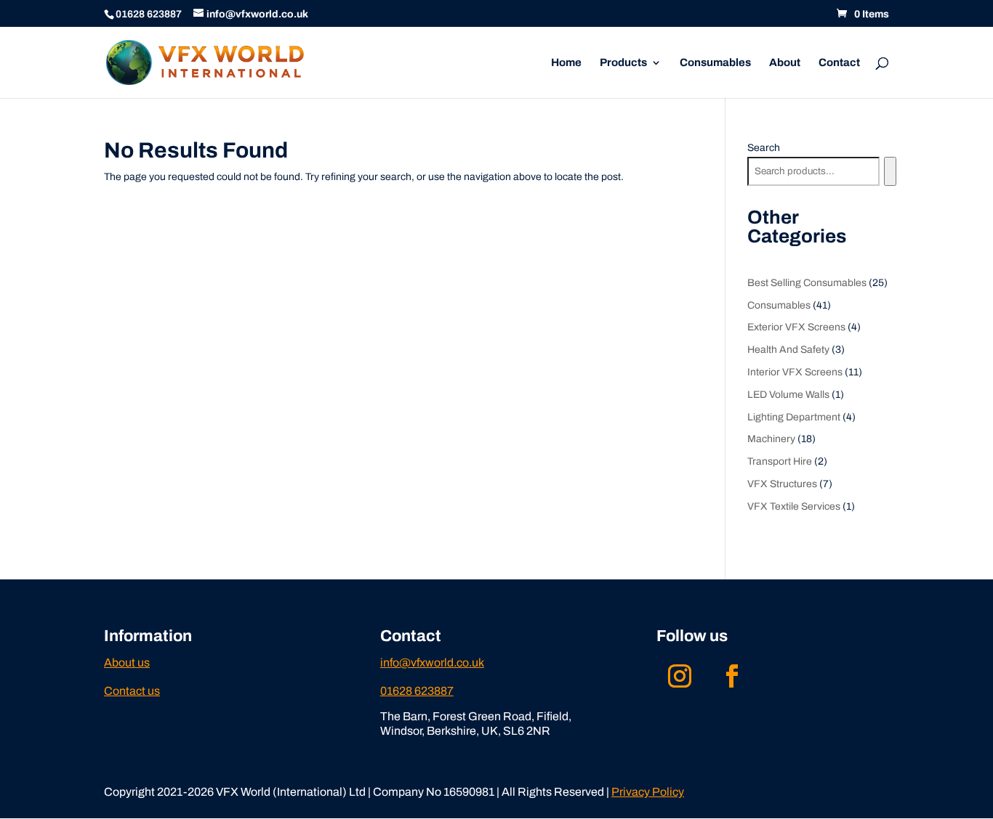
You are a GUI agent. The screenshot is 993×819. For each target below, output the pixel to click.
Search (763, 147)
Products (623, 62)
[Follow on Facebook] (732, 676)
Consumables (715, 62)
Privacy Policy (647, 792)
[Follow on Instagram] (679, 676)
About (784, 62)
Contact (839, 62)
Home (566, 62)
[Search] (890, 171)
